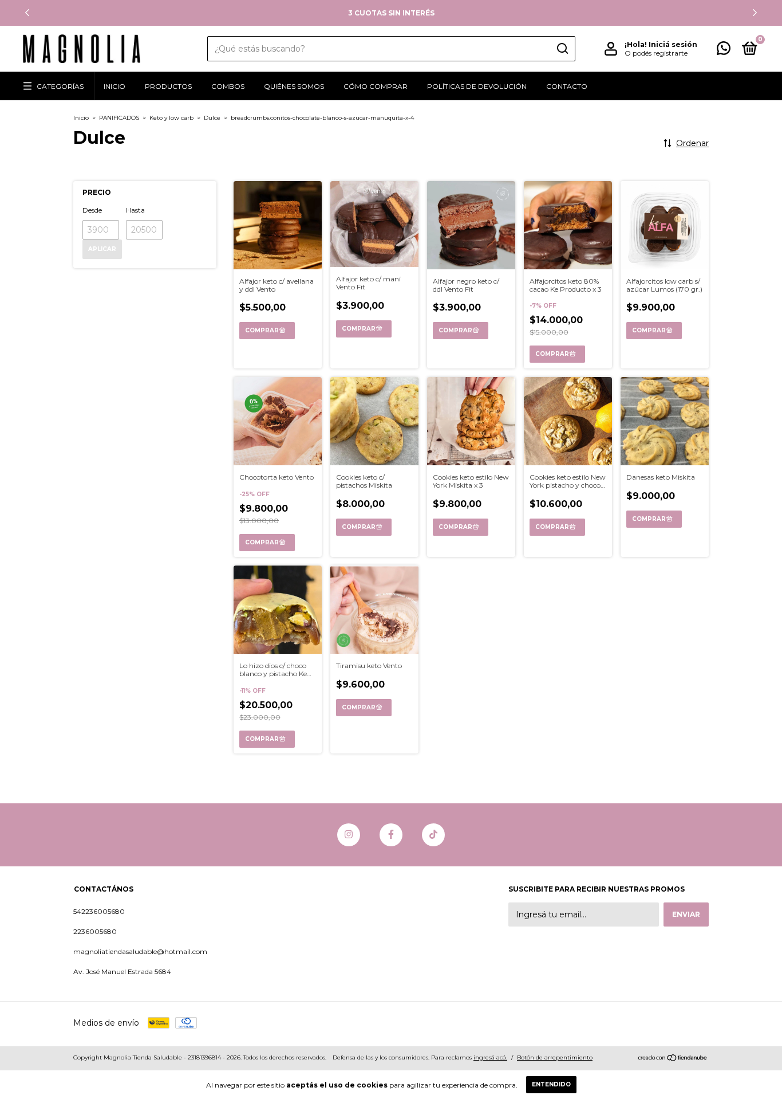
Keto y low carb (171, 117)
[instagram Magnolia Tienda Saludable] (348, 834)
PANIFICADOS (119, 117)
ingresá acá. (490, 1057)
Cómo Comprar (375, 86)
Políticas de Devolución (477, 86)
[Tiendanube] (673, 1059)
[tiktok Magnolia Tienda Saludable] (433, 834)
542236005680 (99, 911)
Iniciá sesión (673, 44)
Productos (168, 86)
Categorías (60, 86)
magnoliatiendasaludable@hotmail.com (140, 951)
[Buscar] (561, 48)
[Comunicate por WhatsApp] (723, 51)
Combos (227, 86)
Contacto (566, 86)
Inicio (114, 86)
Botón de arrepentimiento (555, 1057)
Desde (92, 210)
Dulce (212, 117)
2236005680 (95, 931)
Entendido (551, 1084)
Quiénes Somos (294, 86)
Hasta (135, 210)
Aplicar (102, 249)
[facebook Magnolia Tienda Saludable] (391, 834)
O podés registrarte (656, 53)
